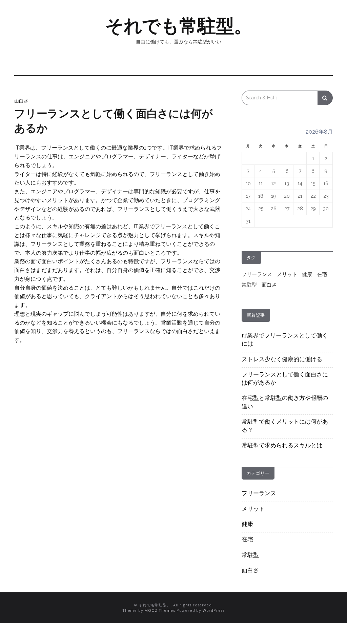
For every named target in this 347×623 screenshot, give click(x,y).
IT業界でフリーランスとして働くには (285, 340)
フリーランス (257, 274)
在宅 (322, 274)
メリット (287, 274)
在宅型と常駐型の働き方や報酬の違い (285, 402)
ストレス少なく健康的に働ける (282, 360)
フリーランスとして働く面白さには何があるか (285, 379)
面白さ (21, 100)
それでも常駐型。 (178, 26)
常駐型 (249, 285)
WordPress (214, 610)
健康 (307, 274)
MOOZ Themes (159, 610)
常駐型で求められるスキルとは (282, 446)
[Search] (325, 98)
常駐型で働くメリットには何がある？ (285, 426)
